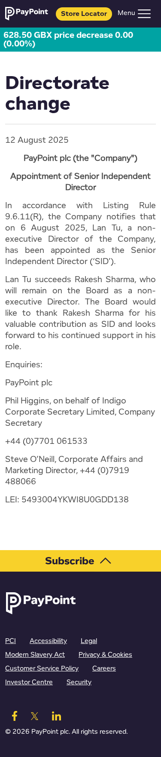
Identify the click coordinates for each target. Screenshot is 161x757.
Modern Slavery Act (35, 655)
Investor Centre (29, 682)
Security (79, 682)
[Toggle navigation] (144, 14)
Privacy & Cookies (105, 655)
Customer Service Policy (42, 669)
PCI (10, 641)
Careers (104, 669)
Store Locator (84, 14)
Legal (89, 641)
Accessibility (48, 641)
